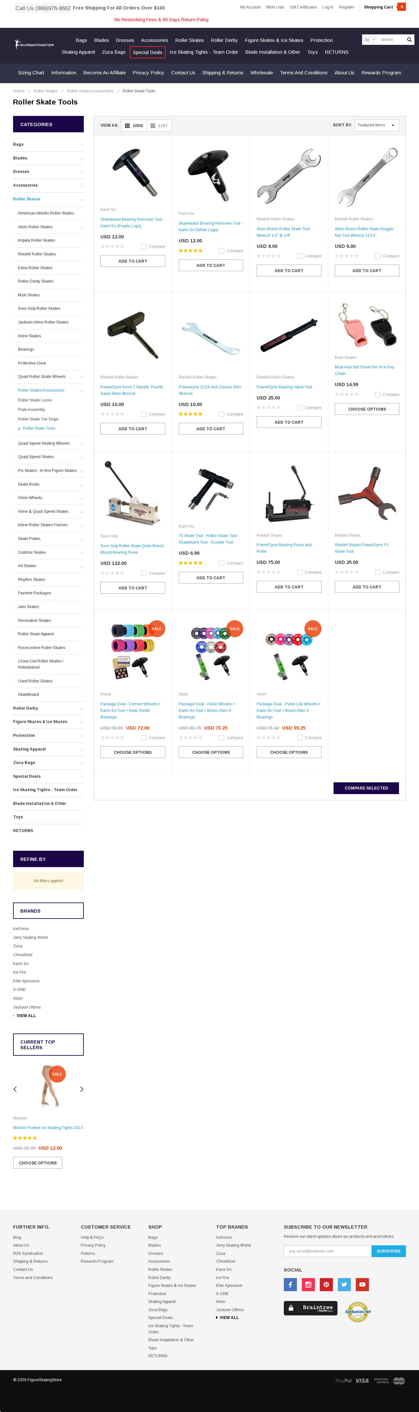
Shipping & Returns (223, 72)
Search (409, 39)
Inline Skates (29, 336)
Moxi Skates (29, 295)
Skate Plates (29, 538)
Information (63, 72)
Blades (101, 40)
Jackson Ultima (27, 1007)
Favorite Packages (34, 593)
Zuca (17, 946)
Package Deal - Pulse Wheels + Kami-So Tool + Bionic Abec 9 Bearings (207, 710)
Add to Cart (132, 261)
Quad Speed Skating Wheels (43, 443)
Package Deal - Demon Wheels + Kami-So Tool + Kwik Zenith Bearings (130, 710)
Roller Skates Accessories (90, 91)
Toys (312, 52)
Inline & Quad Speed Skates (43, 511)
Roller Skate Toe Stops (38, 419)
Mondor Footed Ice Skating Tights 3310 (48, 1127)
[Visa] (362, 1381)
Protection (321, 40)
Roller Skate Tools (139, 91)
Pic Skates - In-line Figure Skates (47, 470)
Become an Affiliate (104, 72)
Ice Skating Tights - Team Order (204, 52)
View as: (109, 125)
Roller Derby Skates (35, 281)
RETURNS (337, 52)
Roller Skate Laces (35, 400)
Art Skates (27, 566)
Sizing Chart (31, 72)
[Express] (381, 1381)
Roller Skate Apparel (36, 634)
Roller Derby (224, 40)
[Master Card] (399, 1381)
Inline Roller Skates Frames (42, 525)
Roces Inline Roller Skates (41, 647)
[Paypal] (343, 1381)
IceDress (21, 928)
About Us (345, 72)
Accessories (154, 40)
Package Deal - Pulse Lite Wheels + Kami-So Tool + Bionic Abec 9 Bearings (288, 710)
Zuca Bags (114, 52)
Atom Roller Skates (35, 227)
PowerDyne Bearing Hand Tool (284, 387)
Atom (18, 998)
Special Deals (147, 52)
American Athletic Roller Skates (46, 213)
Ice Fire (19, 972)
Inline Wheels (30, 497)
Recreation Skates (34, 620)
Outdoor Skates (32, 552)
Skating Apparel (78, 52)
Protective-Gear (32, 363)
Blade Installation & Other (272, 52)
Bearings (26, 349)
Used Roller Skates (35, 681)
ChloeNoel (22, 955)
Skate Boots (28, 484)
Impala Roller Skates (36, 240)
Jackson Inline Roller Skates (43, 322)
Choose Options (38, 1163)
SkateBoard (28, 694)
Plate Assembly (31, 409)
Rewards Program (381, 72)
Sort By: (342, 125)
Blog (17, 1237)
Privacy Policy (148, 72)
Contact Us (183, 72)
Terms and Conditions (304, 72)
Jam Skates (28, 606)
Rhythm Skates (31, 579)
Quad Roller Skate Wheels (41, 376)
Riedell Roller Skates (37, 254)
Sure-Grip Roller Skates (39, 308)
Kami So (20, 963)
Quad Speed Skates (36, 457)
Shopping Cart (383, 7)
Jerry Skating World (30, 937)
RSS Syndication (28, 1253)
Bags (81, 40)
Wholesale (261, 72)
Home (18, 91)
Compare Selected (366, 788)
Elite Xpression (26, 981)
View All (26, 1015)
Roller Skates (189, 40)
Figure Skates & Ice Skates (274, 40)
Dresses (125, 40)
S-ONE (19, 989)
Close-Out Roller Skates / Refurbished (40, 664)
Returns (88, 1253)
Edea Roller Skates (35, 268)
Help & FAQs (92, 1237)
